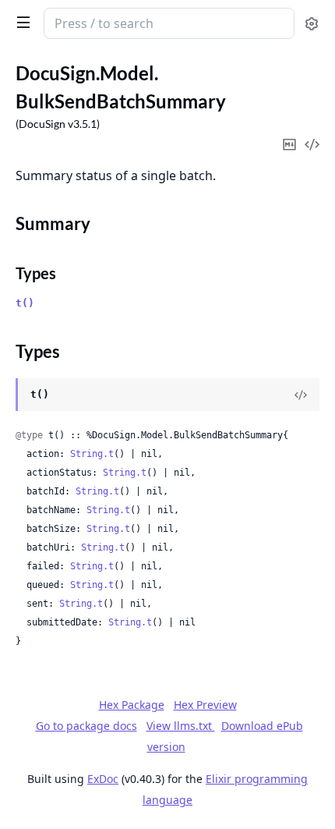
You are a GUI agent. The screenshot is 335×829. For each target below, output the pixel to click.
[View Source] (301, 394)
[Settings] (311, 24)
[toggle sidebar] (20, 22)
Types (36, 273)
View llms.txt (180, 725)
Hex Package (131, 704)
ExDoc (102, 778)
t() (25, 303)
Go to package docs (86, 726)
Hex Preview (205, 704)
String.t (92, 453)
